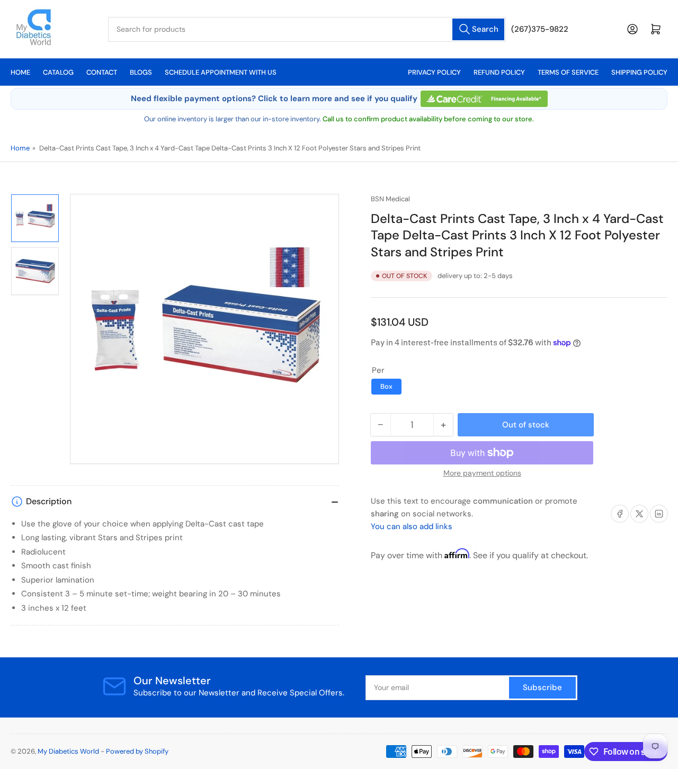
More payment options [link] (482, 473)
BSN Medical (390, 198)
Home (20, 72)
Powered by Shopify (137, 751)
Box (386, 386)
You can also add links (411, 526)
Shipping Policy (639, 72)
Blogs (141, 72)
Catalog (58, 72)
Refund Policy (499, 72)
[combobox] (307, 29)
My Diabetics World (68, 751)
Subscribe (542, 687)
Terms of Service (568, 72)
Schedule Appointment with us (220, 72)
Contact (101, 72)
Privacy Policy (434, 72)
